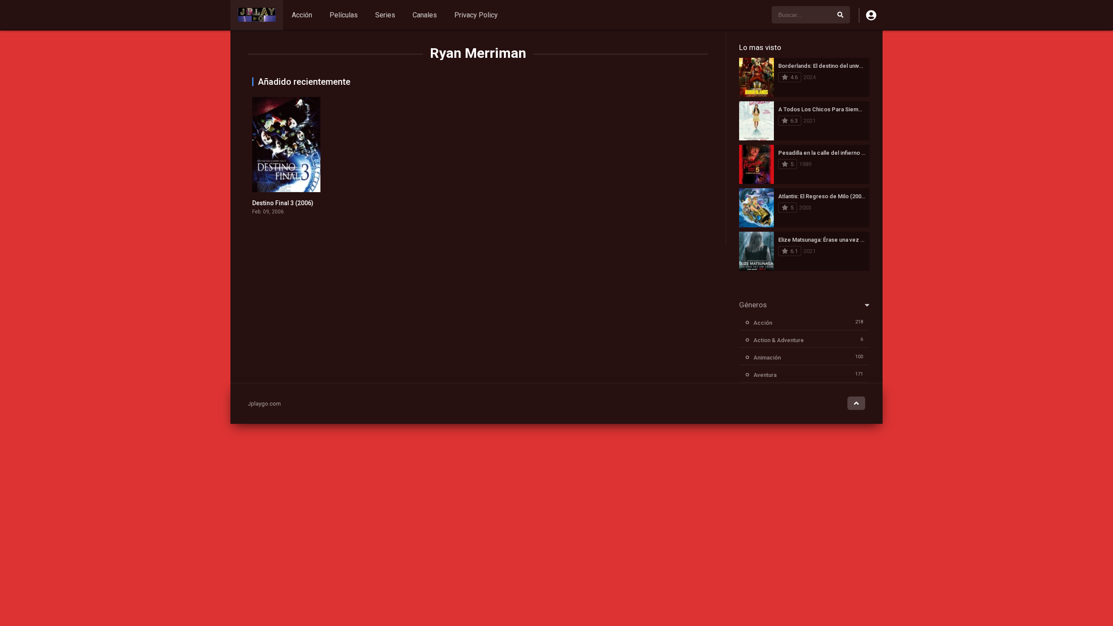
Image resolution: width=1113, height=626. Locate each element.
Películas (344, 15)
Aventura (764, 375)
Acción (302, 15)
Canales (425, 15)
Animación (767, 357)
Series (385, 15)
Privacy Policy (476, 15)
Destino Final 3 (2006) (282, 203)
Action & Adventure (778, 340)
